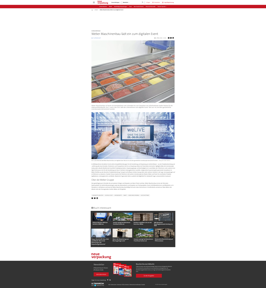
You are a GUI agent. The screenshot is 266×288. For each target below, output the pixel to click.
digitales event (109, 195)
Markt (110, 6)
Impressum (119, 284)
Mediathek (125, 2)
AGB (109, 284)
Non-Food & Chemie (139, 6)
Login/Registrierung (169, 2)
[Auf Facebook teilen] (169, 38)
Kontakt (143, 284)
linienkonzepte (118, 195)
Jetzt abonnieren (101, 274)
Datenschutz (113, 284)
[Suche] (142, 2)
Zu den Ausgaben (149, 276)
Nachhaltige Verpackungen (120, 6)
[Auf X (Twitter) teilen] (171, 38)
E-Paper (148, 2)
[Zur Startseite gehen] (102, 2)
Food (130, 6)
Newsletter (157, 2)
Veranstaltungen (115, 2)
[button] (94, 237)
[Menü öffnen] (94, 2)
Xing (108, 280)
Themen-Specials (162, 6)
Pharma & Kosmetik (150, 6)
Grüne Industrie (103, 6)
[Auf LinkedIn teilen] (173, 38)
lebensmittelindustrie (97, 195)
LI (110, 280)
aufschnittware (145, 195)
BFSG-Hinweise (125, 284)
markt (125, 195)
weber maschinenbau (133, 195)
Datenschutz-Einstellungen (135, 284)
